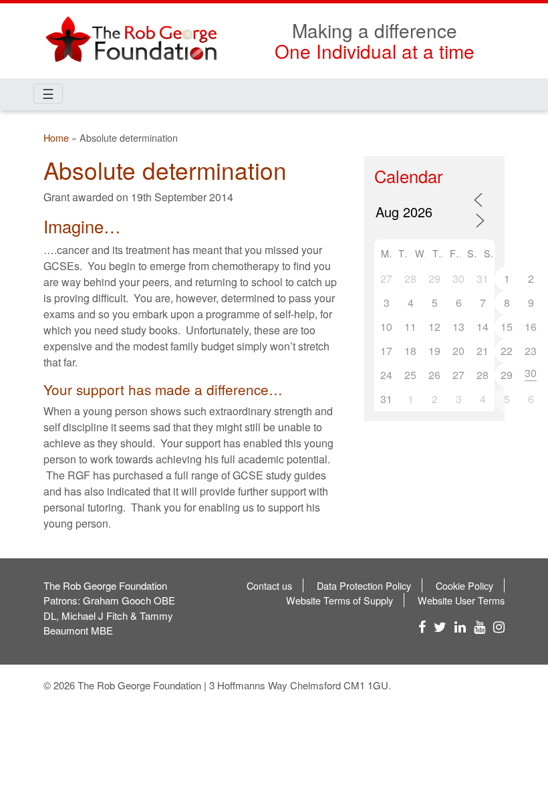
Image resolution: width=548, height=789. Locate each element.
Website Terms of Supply (339, 600)
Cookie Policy (464, 585)
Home (56, 137)
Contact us (269, 585)
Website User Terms (461, 600)
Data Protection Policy (364, 585)
